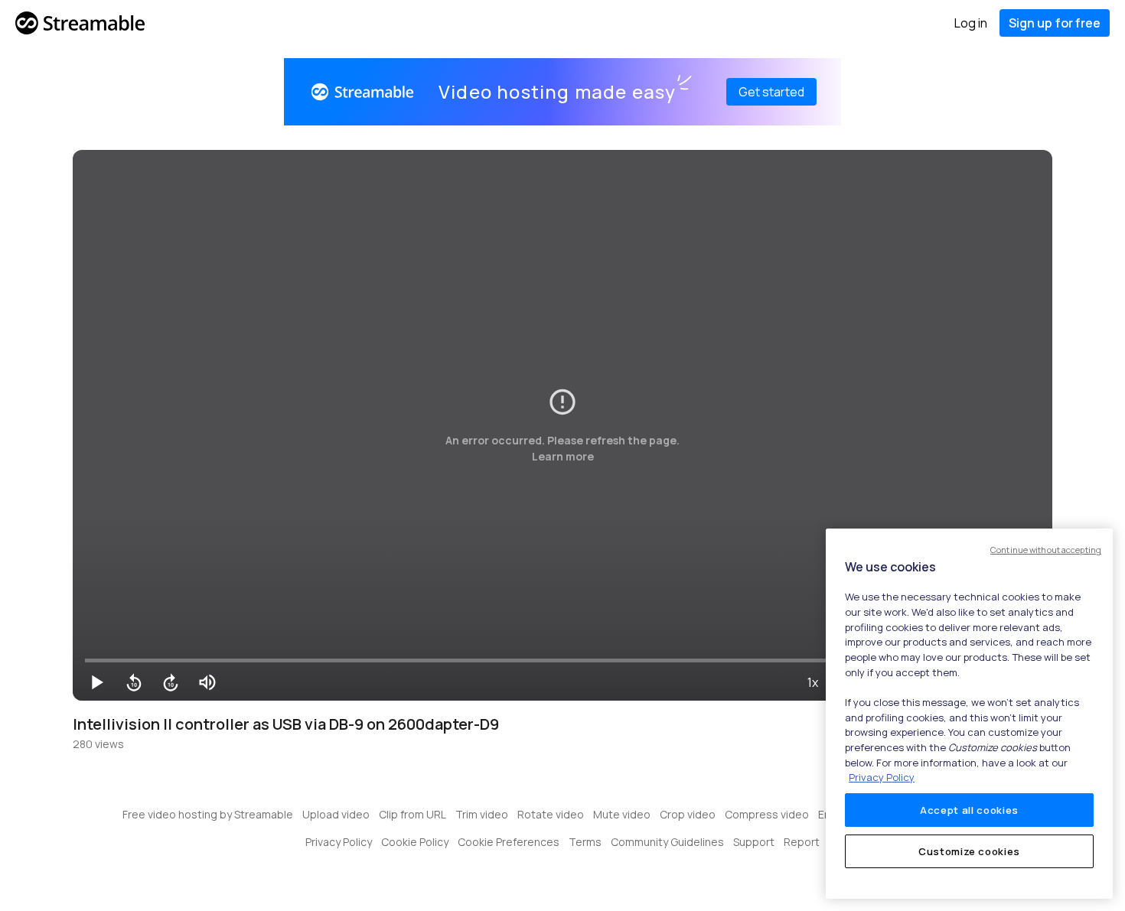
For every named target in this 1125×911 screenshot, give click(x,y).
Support (753, 842)
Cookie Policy (414, 842)
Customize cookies (969, 851)
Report (802, 842)
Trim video (481, 814)
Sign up (1055, 23)
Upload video (336, 814)
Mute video (622, 814)
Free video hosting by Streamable (207, 814)
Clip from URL (412, 814)
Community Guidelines (667, 842)
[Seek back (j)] (134, 682)
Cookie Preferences (508, 842)
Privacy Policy (338, 842)
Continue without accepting (1045, 549)
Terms (585, 842)
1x (812, 682)
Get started (771, 91)
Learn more (563, 456)
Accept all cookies (969, 810)
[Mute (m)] (207, 682)
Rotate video (550, 814)
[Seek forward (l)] (170, 682)
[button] (97, 682)
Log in (970, 23)
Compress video (767, 814)
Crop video (688, 814)
